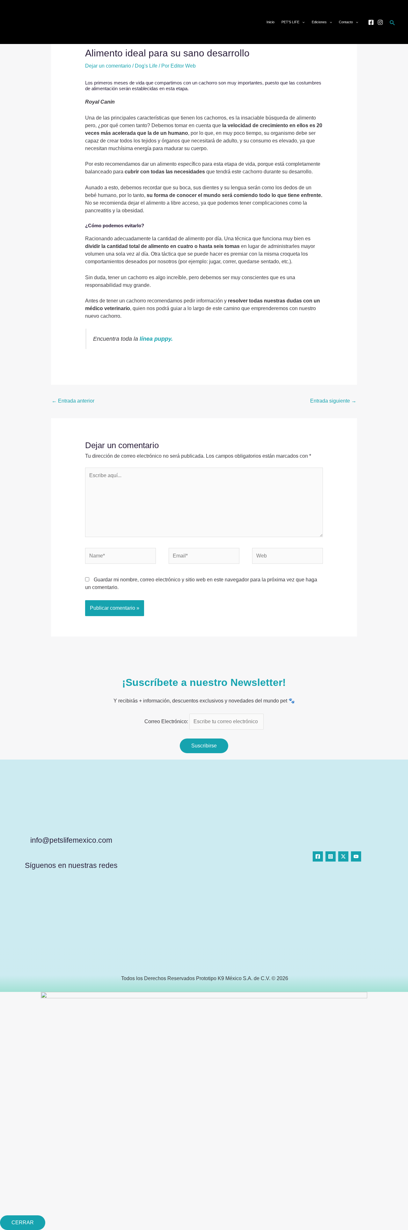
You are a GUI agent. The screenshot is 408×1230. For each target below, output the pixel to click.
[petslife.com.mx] (26, 21)
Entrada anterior (73, 401)
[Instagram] (380, 22)
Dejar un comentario (108, 66)
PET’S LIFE (290, 22)
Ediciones (319, 22)
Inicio (270, 22)
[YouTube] (356, 856)
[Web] (287, 557)
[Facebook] (371, 22)
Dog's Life (146, 66)
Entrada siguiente (333, 401)
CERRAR (22, 1222)
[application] (302, 22)
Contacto (346, 22)
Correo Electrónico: (166, 721)
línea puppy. (156, 339)
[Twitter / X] (343, 856)
